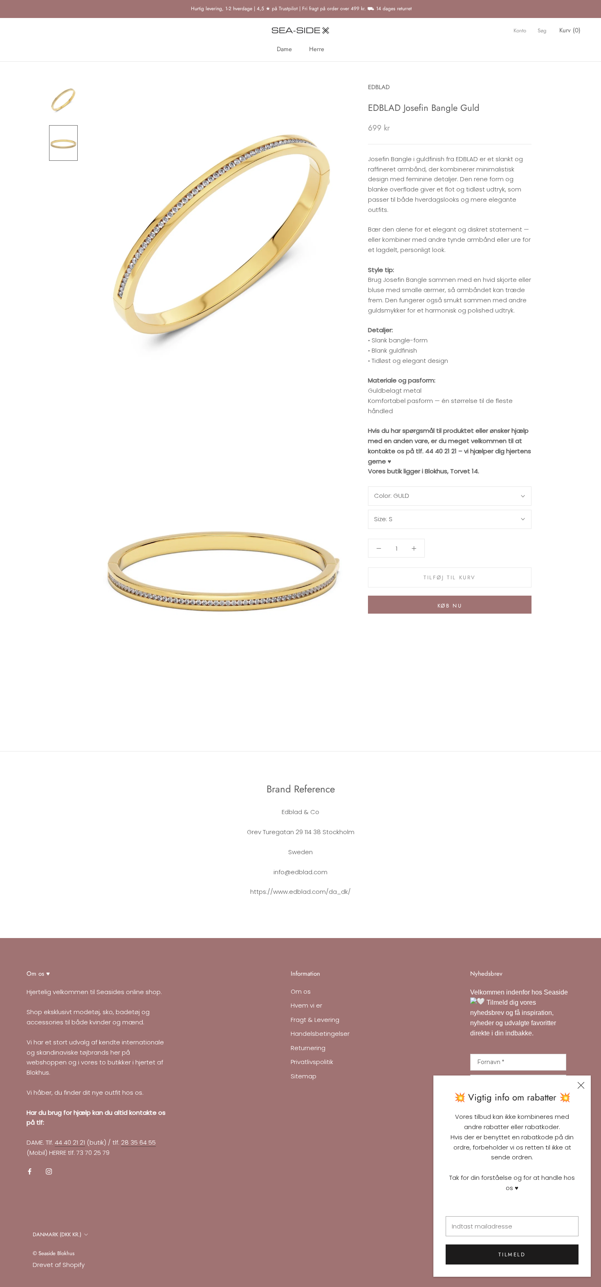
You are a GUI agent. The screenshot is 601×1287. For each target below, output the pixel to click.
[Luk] (581, 1085)
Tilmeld (511, 1254)
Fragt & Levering (315, 1019)
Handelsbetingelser (320, 1033)
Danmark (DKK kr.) (57, 1234)
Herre (316, 49)
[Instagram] (49, 1171)
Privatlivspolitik (312, 1062)
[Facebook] (30, 1171)
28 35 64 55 (138, 1142)
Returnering (308, 1048)
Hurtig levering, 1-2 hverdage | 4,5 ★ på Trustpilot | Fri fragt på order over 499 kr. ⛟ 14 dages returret (300, 8)
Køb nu (449, 606)
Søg (542, 30)
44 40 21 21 (70, 1142)
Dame (284, 49)
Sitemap (303, 1076)
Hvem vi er (306, 1005)
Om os (301, 991)
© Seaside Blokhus (53, 1253)
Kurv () (570, 30)
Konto (520, 30)
